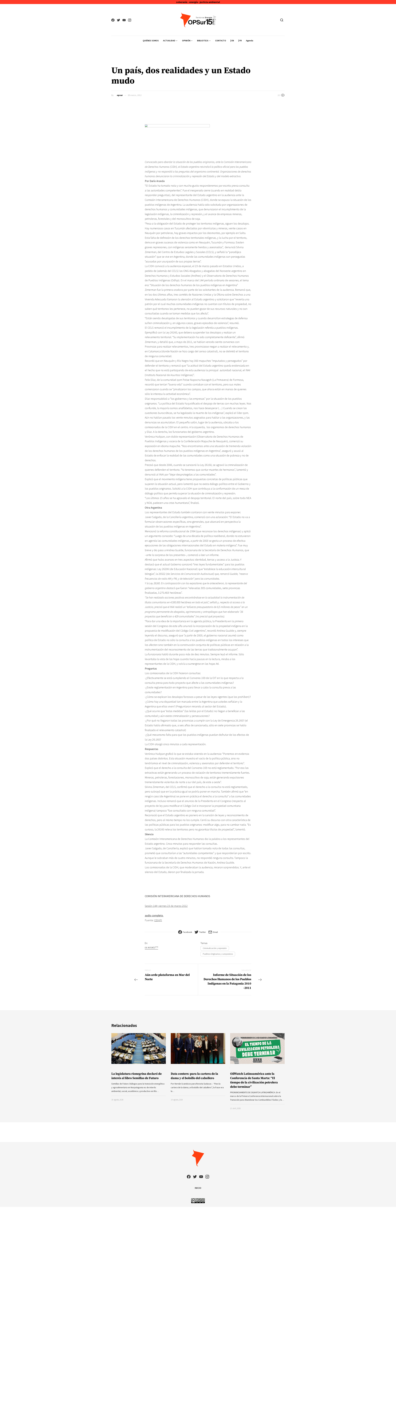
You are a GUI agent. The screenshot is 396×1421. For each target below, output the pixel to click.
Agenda (249, 40)
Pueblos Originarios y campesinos (218, 953)
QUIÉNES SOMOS (151, 40)
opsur (120, 95)
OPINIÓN (186, 40)
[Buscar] (282, 20)
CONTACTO (220, 40)
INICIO (198, 1187)
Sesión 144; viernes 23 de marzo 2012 (166, 906)
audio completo (154, 915)
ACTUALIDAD (169, 40)
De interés (151, 947)
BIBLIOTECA (202, 40)
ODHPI (158, 920)
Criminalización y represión (215, 948)
